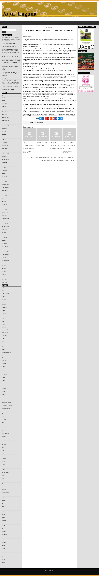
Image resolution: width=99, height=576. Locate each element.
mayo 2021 (4, 271)
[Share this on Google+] (46, 118)
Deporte (3, 349)
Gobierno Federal (6, 408)
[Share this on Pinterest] (48, 118)
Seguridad (4, 520)
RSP (2, 503)
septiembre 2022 (5, 226)
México (3, 464)
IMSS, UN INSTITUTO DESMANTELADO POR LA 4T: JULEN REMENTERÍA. (43, 144)
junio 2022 (4, 235)
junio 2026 (4, 100)
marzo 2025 (4, 142)
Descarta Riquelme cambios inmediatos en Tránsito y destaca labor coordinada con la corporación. (11, 39)
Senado (50, 27)
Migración (4, 467)
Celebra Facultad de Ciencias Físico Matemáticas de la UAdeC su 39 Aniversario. (10, 74)
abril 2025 (4, 139)
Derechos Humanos (6, 352)
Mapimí (3, 455)
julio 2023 (4, 198)
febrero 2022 (5, 246)
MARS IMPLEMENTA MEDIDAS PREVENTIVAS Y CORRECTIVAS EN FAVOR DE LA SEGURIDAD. (10, 57)
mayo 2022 (4, 237)
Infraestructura (5, 433)
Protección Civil (5, 492)
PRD (3, 483)
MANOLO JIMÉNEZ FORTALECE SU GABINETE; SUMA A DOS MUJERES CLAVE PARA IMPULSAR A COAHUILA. (10, 51)
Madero (3, 450)
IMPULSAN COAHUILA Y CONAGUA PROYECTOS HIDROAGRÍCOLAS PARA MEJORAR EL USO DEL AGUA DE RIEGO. (11, 82)
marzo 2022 (4, 243)
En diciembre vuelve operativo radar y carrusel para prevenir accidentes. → (58, 160)
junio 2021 (4, 268)
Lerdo (3, 447)
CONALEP (4, 327)
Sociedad (4, 531)
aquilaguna (44, 33)
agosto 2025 (4, 128)
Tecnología (4, 534)
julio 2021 (4, 265)
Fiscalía (3, 391)
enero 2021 (4, 282)
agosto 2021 (4, 263)
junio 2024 (4, 167)
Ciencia (3, 318)
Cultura (3, 343)
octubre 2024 (5, 156)
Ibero (3, 416)
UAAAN (3, 545)
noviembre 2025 (5, 120)
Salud (3, 509)
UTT (2, 556)
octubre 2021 (4, 257)
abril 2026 (4, 106)
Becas (3, 301)
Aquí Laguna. (5, 78)
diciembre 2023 (5, 184)
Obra (3, 475)
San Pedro (4, 511)
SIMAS (3, 525)
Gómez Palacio (5, 411)
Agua (3, 290)
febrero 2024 (5, 179)
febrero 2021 (4, 279)
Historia (3, 413)
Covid (3, 338)
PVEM (3, 497)
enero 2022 (4, 249)
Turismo (4, 542)
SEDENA (4, 514)
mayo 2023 (4, 204)
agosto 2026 (4, 95)
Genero (3, 399)
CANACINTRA (5, 307)
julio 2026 (4, 97)
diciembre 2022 (5, 218)
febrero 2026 (5, 111)
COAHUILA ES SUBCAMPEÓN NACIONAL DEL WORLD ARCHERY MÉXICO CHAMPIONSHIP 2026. (10, 45)
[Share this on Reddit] (51, 118)
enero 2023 (4, 215)
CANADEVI (4, 313)
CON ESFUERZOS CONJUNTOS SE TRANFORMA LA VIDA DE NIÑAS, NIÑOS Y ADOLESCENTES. (10, 88)
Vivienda (4, 565)
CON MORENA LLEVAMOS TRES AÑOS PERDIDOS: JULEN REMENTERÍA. (49, 30)
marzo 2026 (4, 109)
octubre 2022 (5, 223)
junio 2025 (4, 134)
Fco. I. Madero (5, 383)
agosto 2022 (4, 229)
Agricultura (4, 288)
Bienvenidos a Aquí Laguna (11, 23)
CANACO (4, 310)
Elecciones (4, 374)
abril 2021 (4, 274)
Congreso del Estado (6, 329)
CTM (3, 341)
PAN (48, 27)
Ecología (4, 363)
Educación (4, 369)
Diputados (4, 357)
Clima (3, 321)
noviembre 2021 (5, 254)
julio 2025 (4, 131)
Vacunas (3, 559)
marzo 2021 (4, 277)
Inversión (4, 436)
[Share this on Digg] (56, 118)
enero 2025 (4, 148)
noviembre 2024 (5, 153)
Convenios (4, 335)
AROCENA (4, 299)
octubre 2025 (5, 123)
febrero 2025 (5, 145)
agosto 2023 (4, 195)
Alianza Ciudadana (6, 293)
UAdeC (3, 548)
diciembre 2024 (5, 151)
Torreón (3, 537)
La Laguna (4, 444)
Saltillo (3, 506)
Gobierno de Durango (7, 405)
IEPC (3, 422)
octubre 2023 (5, 190)
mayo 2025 (4, 137)
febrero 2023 (5, 212)
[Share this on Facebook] (43, 118)
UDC (3, 551)
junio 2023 (4, 201)
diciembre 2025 (5, 117)
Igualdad (3, 425)
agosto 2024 (4, 162)
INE (2, 430)
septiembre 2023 (5, 193)
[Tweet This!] (40, 118)
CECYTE (3, 315)
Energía (3, 380)
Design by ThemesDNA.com (49, 572)
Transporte (4, 539)
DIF (2, 355)
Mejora (3, 461)
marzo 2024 (4, 176)
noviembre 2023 (5, 187)
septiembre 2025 (5, 125)
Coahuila (3, 324)
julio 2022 (4, 232)
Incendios (4, 427)
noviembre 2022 (5, 221)
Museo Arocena (5, 472)
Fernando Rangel (6, 385)
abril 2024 (4, 173)
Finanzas (4, 388)
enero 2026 (4, 114)
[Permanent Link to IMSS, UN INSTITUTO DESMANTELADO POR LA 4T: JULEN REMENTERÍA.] (43, 134)
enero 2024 (4, 181)
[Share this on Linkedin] (59, 118)
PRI (2, 486)
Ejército (3, 371)
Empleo (3, 377)
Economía (4, 366)
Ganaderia (4, 394)
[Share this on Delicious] (61, 118)
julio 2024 (4, 165)
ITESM (3, 439)
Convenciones (5, 332)
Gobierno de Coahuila (6, 402)
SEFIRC (3, 517)
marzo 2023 (4, 209)
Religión (3, 500)
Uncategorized (5, 553)
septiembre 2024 (5, 159)
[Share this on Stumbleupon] (54, 118)
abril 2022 (4, 240)
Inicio (3, 23)
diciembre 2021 (5, 251)
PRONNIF (4, 489)
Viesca (3, 562)
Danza (3, 346)
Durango (4, 360)
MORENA (4, 469)
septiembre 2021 (5, 260)
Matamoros (4, 458)
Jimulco (3, 441)
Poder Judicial (5, 481)
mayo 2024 (4, 170)
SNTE (3, 528)
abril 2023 (4, 207)
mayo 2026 (4, 103)
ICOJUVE (4, 419)
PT (2, 495)
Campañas (4, 304)
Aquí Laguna (4, 296)
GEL (2, 397)
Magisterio (4, 453)
